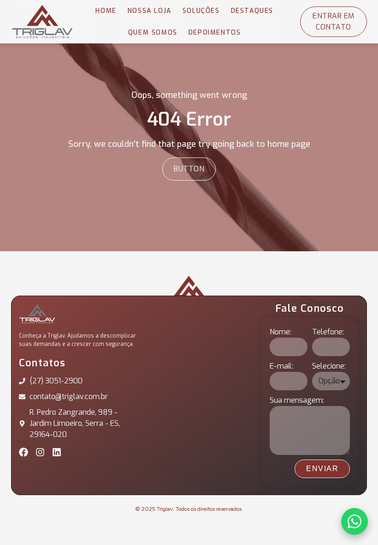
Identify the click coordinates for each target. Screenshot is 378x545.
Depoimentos (215, 32)
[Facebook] (23, 452)
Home (105, 10)
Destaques (252, 10)
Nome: (280, 332)
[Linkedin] (56, 452)
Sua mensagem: (297, 400)
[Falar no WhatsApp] (354, 521)
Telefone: (328, 332)
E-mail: (281, 366)
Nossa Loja (149, 10)
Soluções (201, 10)
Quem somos (152, 32)
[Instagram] (40, 452)
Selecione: (329, 366)
